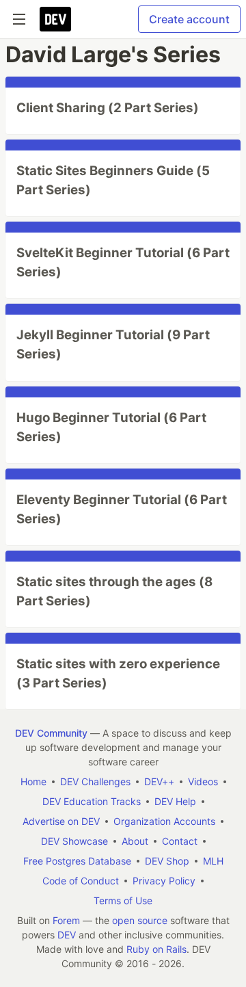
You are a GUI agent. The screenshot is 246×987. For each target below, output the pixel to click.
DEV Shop (167, 861)
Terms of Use (123, 900)
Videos (203, 781)
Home (33, 781)
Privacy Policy (164, 880)
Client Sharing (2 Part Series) (107, 108)
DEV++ (159, 781)
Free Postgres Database (77, 861)
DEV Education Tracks (91, 801)
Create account (189, 19)
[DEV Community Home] (55, 19)
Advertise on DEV (61, 821)
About (135, 841)
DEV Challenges (95, 781)
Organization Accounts (164, 821)
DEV (66, 934)
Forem (66, 920)
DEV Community (51, 733)
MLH (213, 861)
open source (139, 920)
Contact (179, 841)
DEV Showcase (74, 841)
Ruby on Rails (156, 949)
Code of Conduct (80, 880)
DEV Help (175, 801)
